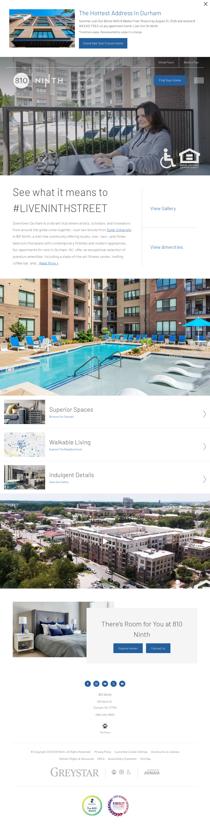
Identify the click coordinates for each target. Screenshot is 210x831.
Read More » (49, 263)
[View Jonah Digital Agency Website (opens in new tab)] (151, 773)
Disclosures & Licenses (165, 751)
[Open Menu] (199, 80)
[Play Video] (105, 541)
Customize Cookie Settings (131, 751)
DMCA (101, 758)
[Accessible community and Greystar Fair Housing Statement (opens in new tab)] (129, 773)
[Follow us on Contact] (122, 684)
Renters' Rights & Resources (76, 758)
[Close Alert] (205, 5)
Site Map (145, 758)
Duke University (119, 229)
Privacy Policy (102, 751)
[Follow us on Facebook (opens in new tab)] (88, 684)
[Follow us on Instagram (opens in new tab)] (96, 684)
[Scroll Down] (105, 166)
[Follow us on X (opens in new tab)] (114, 684)
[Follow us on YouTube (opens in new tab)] (105, 684)
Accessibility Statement (122, 758)
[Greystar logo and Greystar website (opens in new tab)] (75, 775)
